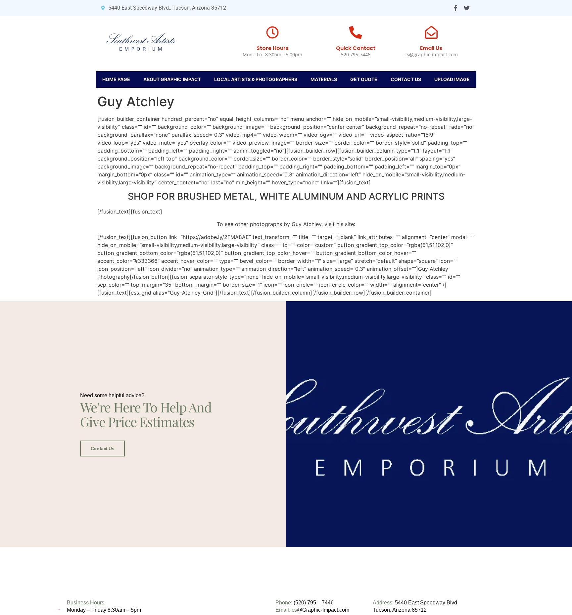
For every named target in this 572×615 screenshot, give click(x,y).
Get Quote (363, 79)
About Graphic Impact (172, 79)
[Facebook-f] (455, 8)
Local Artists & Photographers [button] (255, 79)
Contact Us (406, 79)
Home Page (116, 79)
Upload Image (452, 79)
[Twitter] (466, 8)
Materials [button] (323, 79)
